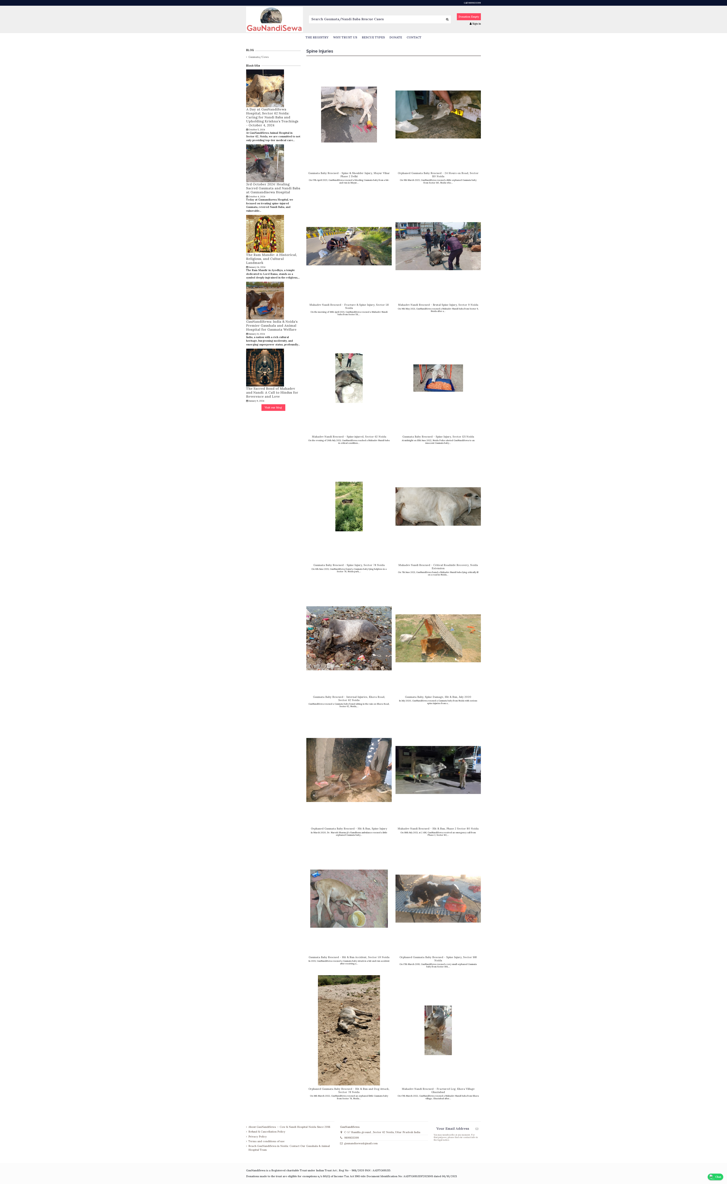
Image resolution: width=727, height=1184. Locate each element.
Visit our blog (273, 407)
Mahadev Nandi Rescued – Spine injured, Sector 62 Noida (349, 436)
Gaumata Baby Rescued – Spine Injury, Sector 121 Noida (438, 436)
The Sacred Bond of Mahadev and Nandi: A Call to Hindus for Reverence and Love (272, 392)
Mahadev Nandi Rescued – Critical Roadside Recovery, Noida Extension (438, 566)
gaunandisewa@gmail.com (361, 1143)
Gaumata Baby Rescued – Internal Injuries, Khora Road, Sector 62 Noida (349, 698)
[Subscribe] (477, 1128)
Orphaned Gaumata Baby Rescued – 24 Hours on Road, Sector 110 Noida (438, 174)
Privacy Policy (257, 1136)
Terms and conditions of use (266, 1141)
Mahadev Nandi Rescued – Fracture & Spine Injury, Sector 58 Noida (349, 306)
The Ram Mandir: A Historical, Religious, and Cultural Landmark (271, 259)
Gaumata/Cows (258, 57)
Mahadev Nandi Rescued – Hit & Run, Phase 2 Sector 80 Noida (438, 828)
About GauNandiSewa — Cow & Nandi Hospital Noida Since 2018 (289, 1127)
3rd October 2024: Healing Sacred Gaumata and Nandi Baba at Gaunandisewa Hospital (273, 188)
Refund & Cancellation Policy (266, 1131)
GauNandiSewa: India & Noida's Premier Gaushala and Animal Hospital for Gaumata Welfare (272, 325)
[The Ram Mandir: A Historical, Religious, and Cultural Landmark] (265, 233)
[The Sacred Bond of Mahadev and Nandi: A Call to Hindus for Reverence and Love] (265, 367)
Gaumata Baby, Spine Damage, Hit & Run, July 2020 (438, 697)
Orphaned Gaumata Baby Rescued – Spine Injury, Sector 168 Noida (438, 958)
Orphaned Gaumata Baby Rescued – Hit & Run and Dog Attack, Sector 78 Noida (348, 1090)
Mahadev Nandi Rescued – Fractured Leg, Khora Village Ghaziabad (438, 1090)
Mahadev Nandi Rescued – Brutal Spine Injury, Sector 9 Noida (438, 304)
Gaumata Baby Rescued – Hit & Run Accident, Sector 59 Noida (349, 957)
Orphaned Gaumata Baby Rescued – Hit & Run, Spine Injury (349, 828)
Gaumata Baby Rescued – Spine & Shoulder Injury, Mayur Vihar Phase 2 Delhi (349, 174)
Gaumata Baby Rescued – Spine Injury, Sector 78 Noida (349, 565)
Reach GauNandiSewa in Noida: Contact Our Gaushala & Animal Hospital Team (289, 1147)
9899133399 (351, 1137)
